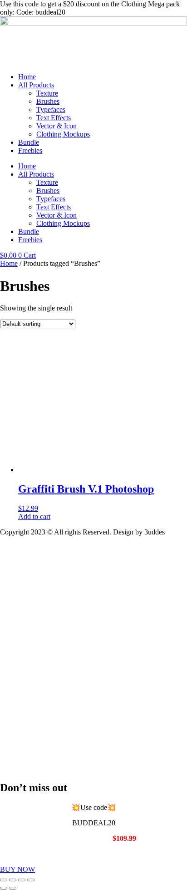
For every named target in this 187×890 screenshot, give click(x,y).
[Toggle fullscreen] (12, 880)
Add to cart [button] (34, 516)
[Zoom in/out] (3, 880)
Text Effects (53, 118)
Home (27, 77)
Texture (47, 93)
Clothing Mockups (63, 134)
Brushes (47, 101)
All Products (36, 85)
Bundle (28, 142)
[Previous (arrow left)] (3, 888)
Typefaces (50, 109)
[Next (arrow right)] (12, 888)
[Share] (21, 880)
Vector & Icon (56, 126)
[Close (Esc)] (30, 880)
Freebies (30, 150)
